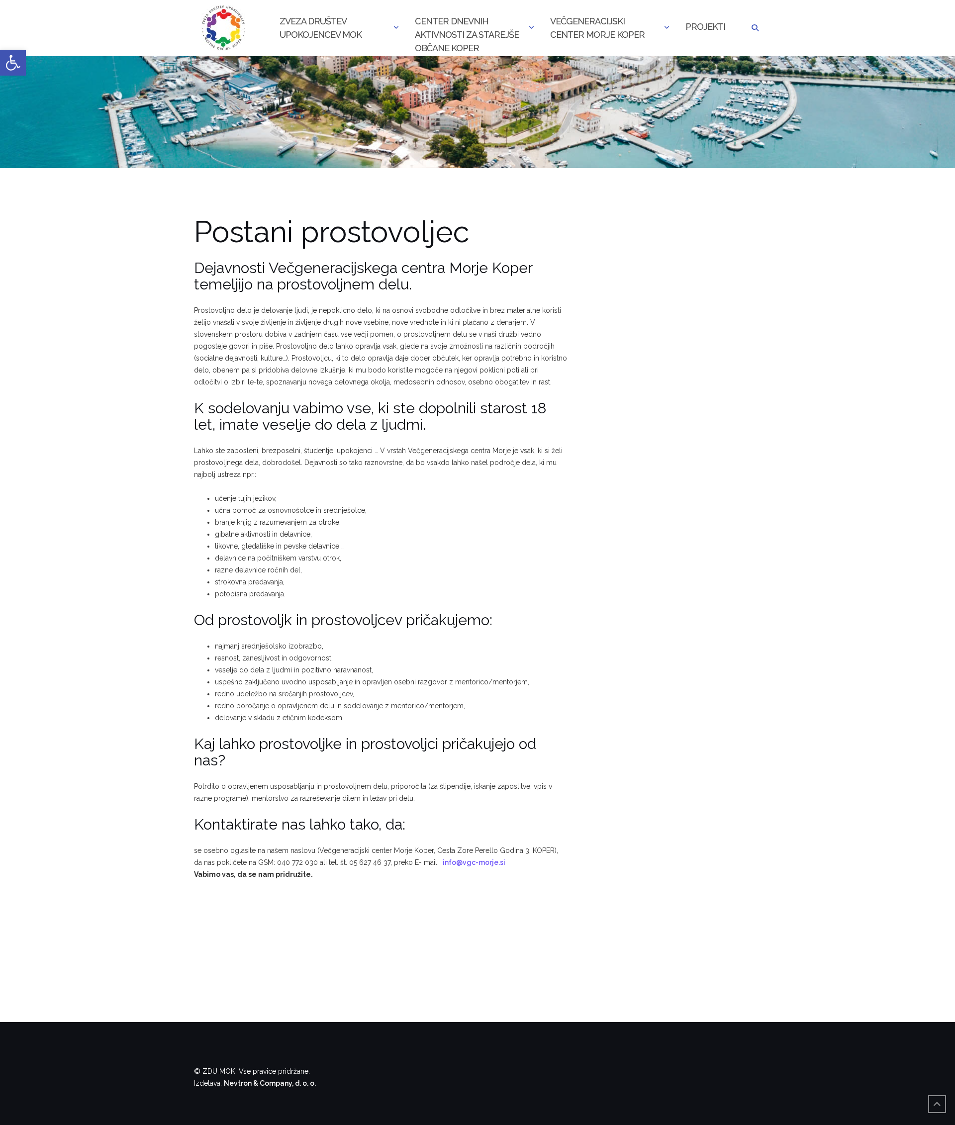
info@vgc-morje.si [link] (474, 862)
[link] (13, 63)
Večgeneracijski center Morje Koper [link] (597, 28)
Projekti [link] (705, 26)
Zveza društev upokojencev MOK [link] (321, 28)
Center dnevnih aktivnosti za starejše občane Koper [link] (467, 29)
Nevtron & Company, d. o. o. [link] (270, 1083)
